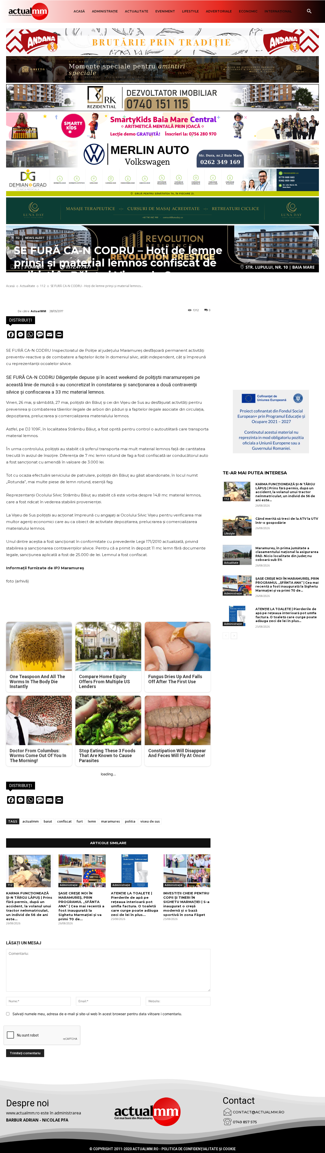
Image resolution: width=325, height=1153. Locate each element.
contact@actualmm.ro (258, 1112)
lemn (92, 821)
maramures (110, 821)
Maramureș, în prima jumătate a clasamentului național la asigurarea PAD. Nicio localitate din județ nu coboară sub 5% (286, 554)
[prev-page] (226, 635)
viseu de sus (150, 821)
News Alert (35, 238)
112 (18, 238)
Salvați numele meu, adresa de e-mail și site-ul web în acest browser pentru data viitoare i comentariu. (97, 1014)
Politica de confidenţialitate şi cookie (198, 1149)
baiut (48, 821)
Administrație (68, 885)
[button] (309, 11)
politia (130, 821)
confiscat (64, 821)
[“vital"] (271, 421)
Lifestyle (229, 533)
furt (80, 821)
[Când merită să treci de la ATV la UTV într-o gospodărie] (237, 525)
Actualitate (231, 562)
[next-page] (234, 635)
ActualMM (38, 311)
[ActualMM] (12, 311)
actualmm (30, 821)
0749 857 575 (245, 1122)
